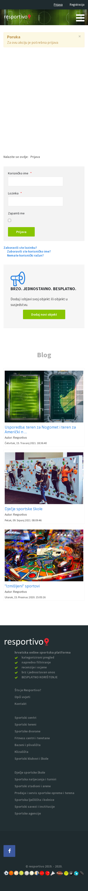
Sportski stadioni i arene (33, 786)
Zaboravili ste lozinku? (20, 248)
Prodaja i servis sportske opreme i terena (44, 793)
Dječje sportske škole (23, 508)
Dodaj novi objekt (44, 314)
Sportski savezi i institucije (35, 806)
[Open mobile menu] (80, 17)
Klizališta (21, 752)
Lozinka (15, 193)
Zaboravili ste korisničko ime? (29, 251)
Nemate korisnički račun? (25, 255)
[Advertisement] (44, 94)
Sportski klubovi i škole (31, 758)
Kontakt (21, 704)
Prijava (58, 5)
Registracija (77, 5)
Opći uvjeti (22, 697)
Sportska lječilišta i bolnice (34, 800)
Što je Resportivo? (28, 690)
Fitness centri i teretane (32, 738)
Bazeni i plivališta (28, 745)
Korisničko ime (20, 173)
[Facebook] (9, 851)
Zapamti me (16, 213)
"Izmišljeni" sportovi (22, 586)
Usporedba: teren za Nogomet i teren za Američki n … (40, 429)
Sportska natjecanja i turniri (35, 779)
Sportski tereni (25, 724)
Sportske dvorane (27, 731)
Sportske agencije (28, 813)
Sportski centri (25, 717)
